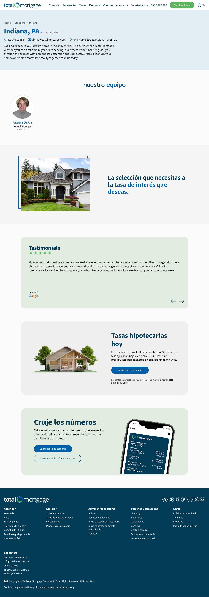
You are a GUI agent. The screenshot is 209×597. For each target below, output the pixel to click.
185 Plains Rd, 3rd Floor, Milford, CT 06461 (16, 571)
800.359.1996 (159, 5)
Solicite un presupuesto (130, 370)
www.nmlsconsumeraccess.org (57, 587)
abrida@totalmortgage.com (49, 39)
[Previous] (173, 301)
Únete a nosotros (139, 530)
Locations (19, 23)
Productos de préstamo (58, 526)
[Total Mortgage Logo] (26, 499)
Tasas (82, 5)
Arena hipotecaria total (143, 538)
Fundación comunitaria (143, 534)
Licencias (178, 521)
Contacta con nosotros (15, 557)
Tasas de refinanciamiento (59, 517)
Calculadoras (53, 521)
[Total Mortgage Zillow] (165, 499)
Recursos (94, 5)
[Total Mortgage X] (196, 499)
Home (7, 23)
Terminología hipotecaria (17, 534)
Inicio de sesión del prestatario (104, 521)
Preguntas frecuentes (15, 526)
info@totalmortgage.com (17, 561)
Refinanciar (69, 5)
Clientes (108, 5)
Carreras (135, 526)
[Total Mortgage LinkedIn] (190, 499)
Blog (6, 517)
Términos (178, 517)
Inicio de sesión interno (185, 526)
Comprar (54, 5)
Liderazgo (136, 513)
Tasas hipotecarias (55, 513)
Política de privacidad (184, 513)
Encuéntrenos (139, 5)
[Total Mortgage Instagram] (177, 499)
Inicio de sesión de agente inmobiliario (101, 527)
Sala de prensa (11, 521)
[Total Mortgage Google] (171, 499)
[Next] (181, 301)
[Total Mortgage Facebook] (183, 499)
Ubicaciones (137, 521)
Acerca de (122, 5)
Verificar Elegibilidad (99, 517)
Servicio (92, 533)
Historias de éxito (13, 538)
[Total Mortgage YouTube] (202, 499)
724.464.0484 (16, 39)
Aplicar (92, 513)
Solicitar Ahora (182, 5)
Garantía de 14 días (14, 530)
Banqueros (136, 517)
